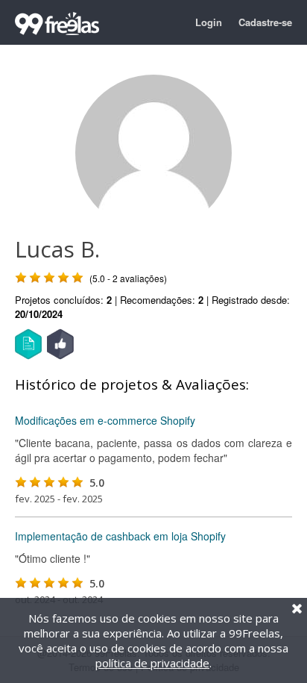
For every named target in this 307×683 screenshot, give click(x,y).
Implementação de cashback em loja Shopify (120, 535)
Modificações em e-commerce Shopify (105, 420)
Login (208, 22)
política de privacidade (152, 662)
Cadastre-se (265, 22)
